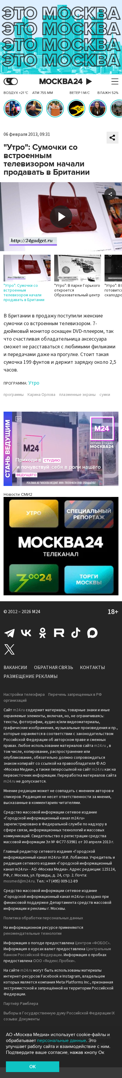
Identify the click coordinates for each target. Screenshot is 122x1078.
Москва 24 (61, 81)
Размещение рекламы (31, 676)
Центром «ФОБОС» (92, 943)
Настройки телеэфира (24, 695)
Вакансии (15, 667)
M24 (36, 611)
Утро (33, 383)
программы (14, 395)
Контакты (92, 667)
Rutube (59, 633)
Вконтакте (26, 633)
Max (92, 633)
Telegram (9, 633)
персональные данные (61, 1041)
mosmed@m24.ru (19, 881)
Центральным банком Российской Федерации (57, 952)
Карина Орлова (41, 395)
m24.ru (19, 710)
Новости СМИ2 (18, 494)
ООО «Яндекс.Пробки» (54, 961)
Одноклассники (43, 633)
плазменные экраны (77, 395)
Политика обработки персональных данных (43, 918)
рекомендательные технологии (33, 934)
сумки (104, 395)
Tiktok (76, 633)
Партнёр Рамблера (21, 1004)
